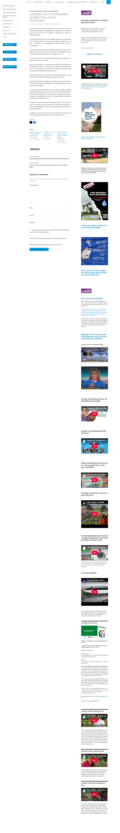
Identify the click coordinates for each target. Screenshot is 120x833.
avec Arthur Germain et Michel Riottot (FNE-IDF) (94, 337)
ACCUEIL (29, 2)
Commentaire (34, 185)
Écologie (32, 11)
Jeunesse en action (7, 23)
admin (41, 24)
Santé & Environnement (51, 11)
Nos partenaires (59, 2)
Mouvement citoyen (8, 20)
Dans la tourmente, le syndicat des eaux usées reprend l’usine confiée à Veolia (49, 165)
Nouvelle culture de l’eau (9, 9)
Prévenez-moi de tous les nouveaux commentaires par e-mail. (48, 238)
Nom (31, 208)
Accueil (5, 37)
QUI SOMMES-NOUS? (38, 2)
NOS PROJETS (48, 2)
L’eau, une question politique (92, 298)
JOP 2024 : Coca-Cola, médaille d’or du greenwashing (49, 133)
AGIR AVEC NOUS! (93, 2)
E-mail (31, 215)
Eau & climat (6, 30)
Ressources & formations (9, 33)
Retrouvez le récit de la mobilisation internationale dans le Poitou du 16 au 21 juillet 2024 (94, 272)
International (39, 11)
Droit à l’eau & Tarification (9, 12)
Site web (32, 222)
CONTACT (103, 2)
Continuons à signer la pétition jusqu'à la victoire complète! (94, 226)
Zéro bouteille (35, 149)
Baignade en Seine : (88, 334)
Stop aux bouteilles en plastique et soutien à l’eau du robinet (35, 133)
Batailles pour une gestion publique (9, 16)
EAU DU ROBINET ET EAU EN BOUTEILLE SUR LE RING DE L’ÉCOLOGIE (49, 157)
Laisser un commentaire (53, 24)
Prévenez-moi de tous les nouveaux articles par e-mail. (46, 244)
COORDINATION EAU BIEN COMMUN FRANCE (77, 2)
